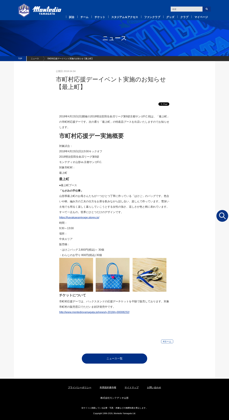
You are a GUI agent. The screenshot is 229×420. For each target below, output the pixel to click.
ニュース (35, 58)
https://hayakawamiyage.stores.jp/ (79, 217)
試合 (71, 17)
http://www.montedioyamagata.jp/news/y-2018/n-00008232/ (94, 312)
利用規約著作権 (108, 387)
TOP (20, 58)
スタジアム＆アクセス (124, 17)
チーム (84, 17)
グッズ (170, 17)
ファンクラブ (152, 17)
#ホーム (167, 341)
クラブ (184, 17)
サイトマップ (132, 387)
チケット (100, 17)
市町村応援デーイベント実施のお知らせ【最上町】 (70, 58)
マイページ (201, 17)
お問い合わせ (154, 387)
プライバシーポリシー (79, 387)
